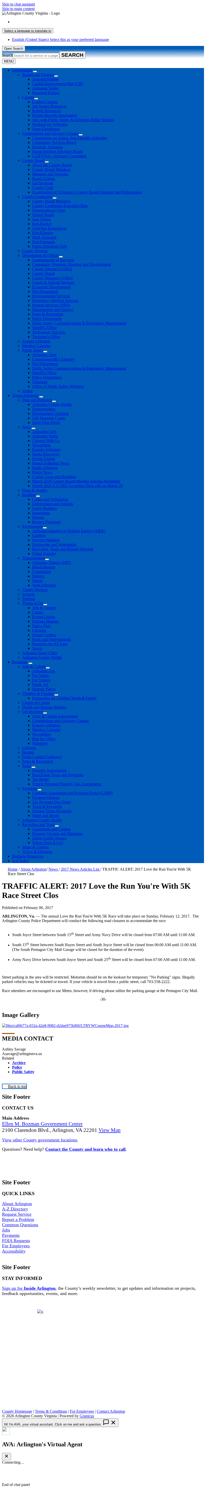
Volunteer (39, 382)
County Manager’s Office (52, 278)
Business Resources (27, 856)
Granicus (87, 1416)
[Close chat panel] (6, 1456)
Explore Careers (45, 102)
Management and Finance (52, 309)
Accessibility (14, 1251)
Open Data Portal (46, 422)
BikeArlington (43, 567)
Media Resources (46, 454)
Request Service (16, 1214)
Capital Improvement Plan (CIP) (57, 84)
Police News (42, 472)
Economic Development (51, 287)
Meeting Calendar (36, 346)
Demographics (43, 409)
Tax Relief (40, 779)
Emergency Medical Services (55, 300)
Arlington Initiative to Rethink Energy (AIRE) (69, 531)
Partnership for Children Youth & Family (64, 698)
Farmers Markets (45, 621)
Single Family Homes (49, 838)
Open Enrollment (46, 129)
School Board (43, 215)
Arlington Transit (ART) (51, 562)
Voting (27, 391)
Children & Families (38, 693)
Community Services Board (54, 142)
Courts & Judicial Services (53, 282)
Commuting (41, 571)
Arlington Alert (44, 355)
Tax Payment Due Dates (51, 802)
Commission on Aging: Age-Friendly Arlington (69, 138)
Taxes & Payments (47, 806)
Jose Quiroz (41, 219)
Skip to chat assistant (18, 4)
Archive (19, 1063)
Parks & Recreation (47, 314)
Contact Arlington (111, 1411)
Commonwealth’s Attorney (53, 359)
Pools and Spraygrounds (51, 639)
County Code (43, 187)
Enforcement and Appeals (52, 504)
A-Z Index (20, 861)
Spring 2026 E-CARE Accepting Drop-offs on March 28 (77, 486)
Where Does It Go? (47, 842)
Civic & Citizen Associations (55, 716)
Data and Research (37, 400)
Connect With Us (46, 440)
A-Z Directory (15, 1208)
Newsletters (41, 445)
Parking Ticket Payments (52, 811)
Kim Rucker (42, 224)
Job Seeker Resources (49, 106)
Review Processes (46, 522)
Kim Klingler (42, 233)
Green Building (44, 508)
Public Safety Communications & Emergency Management (79, 323)
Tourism (28, 599)
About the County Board (52, 165)
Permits (38, 517)
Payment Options (46, 797)
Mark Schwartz (44, 237)
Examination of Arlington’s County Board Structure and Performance (87, 192)
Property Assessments (49, 770)
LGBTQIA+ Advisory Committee (59, 156)
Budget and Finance (38, 75)
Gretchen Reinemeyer (49, 228)
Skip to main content (18, 9)
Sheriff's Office (44, 373)
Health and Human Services (44, 707)
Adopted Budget (45, 79)
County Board (33, 160)
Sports (37, 648)
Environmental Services (51, 296)
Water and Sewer (45, 815)
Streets (37, 580)
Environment (32, 526)
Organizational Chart (48, 210)
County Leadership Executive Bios (60, 206)
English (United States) (60, 22)
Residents (19, 662)
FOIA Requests (16, 1240)
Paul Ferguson (43, 242)
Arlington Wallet (45, 88)
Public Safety (32, 350)
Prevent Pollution (46, 540)
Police (17, 1067)
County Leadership (37, 197)
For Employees (16, 1245)
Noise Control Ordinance (42, 757)
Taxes (26, 766)
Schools (28, 594)
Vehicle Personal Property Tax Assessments (66, 784)
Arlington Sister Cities (39, 653)
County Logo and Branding (54, 477)
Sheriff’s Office (44, 328)
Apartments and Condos (51, 829)
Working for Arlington (50, 124)
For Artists (40, 675)
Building (29, 495)
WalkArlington (44, 585)
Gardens (38, 535)
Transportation (33, 558)
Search (7, 55)
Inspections (41, 513)
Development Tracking (50, 413)
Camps (37, 612)
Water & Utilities (35, 847)
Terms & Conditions (51, 1411)
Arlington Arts (43, 671)
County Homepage (17, 1411)
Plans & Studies (34, 490)
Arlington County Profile (52, 404)
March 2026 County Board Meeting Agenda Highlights (76, 481)
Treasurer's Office (46, 337)
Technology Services (48, 332)
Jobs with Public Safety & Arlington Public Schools (73, 120)
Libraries (39, 630)
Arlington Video (45, 436)
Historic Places (44, 689)
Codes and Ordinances (50, 499)
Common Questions (20, 1224)
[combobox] (27, 30)
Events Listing (43, 459)
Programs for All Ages (50, 644)
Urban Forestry (44, 553)
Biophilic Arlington (47, 147)
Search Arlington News (50, 463)
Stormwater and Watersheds (54, 544)
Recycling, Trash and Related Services (62, 549)
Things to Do (32, 603)
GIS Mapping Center (49, 418)
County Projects (34, 251)
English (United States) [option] (60, 39)
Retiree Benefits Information (54, 115)
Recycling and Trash (38, 824)
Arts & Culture (44, 608)
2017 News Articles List (80, 869)
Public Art (40, 684)
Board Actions (43, 178)
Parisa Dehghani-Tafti (49, 246)
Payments (29, 788)
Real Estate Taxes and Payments (57, 775)
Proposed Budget (46, 93)
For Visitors (41, 680)
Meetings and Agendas (50, 174)
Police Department (47, 318)
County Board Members (51, 169)
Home (13, 869)
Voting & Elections (37, 852)
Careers (28, 97)
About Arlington (25, 395)
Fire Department (45, 291)
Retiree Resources (46, 111)
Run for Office (44, 739)
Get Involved (42, 183)
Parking (38, 576)
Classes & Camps (36, 702)
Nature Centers (44, 635)
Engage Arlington (36, 341)
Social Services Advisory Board (57, 151)
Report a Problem (18, 1219)
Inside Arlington (45, 468)
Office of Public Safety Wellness (58, 386)
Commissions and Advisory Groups (50, 133)
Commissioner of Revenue (53, 260)
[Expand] (35, 71)
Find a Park (41, 626)
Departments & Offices (40, 255)
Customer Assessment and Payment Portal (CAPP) (72, 793)
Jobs (6, 1230)
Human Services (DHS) (51, 305)
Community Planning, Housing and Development (71, 264)
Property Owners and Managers (57, 833)
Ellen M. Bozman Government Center (42, 1124)
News (26, 427)
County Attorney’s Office (52, 269)
